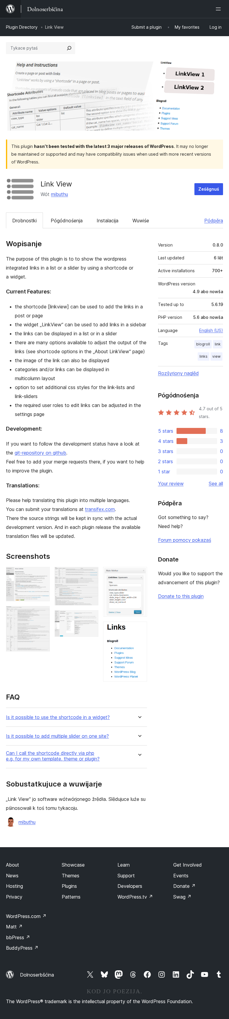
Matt (14, 927)
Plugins (69, 886)
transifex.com (100, 509)
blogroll (203, 344)
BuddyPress (22, 948)
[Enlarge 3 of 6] (90, 575)
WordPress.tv (135, 897)
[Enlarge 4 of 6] (90, 618)
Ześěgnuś (208, 189)
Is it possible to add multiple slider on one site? (57, 736)
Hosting (14, 886)
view (216, 356)
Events (180, 876)
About (12, 865)
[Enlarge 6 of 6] (139, 630)
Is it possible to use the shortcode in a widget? (58, 717)
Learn (123, 865)
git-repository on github (40, 453)
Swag (182, 897)
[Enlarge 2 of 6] (42, 614)
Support (126, 876)
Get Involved (187, 865)
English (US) (211, 330)
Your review (171, 483)
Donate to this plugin (181, 596)
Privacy (14, 897)
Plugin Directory (22, 27)
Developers (129, 886)
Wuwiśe (140, 221)
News (12, 876)
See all (216, 483)
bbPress (18, 937)
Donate (184, 886)
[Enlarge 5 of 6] (139, 575)
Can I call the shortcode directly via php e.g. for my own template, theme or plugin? (53, 756)
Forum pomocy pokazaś (184, 540)
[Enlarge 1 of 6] (42, 575)
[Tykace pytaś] (69, 48)
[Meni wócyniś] (219, 9)
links (203, 356)
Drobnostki (24, 221)
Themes (70, 876)
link (218, 344)
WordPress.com (26, 916)
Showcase (73, 865)
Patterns (71, 897)
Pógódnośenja (67, 221)
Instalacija (107, 221)
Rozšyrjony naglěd (178, 373)
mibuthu (59, 194)
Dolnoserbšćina (37, 975)
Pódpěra (213, 221)
